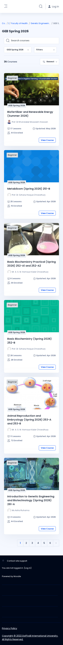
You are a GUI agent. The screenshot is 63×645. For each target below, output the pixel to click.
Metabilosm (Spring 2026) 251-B (28, 189)
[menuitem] (45, 50)
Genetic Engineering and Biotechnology (41, 23)
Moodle (17, 576)
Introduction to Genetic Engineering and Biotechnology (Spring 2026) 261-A (30, 500)
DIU (8, 23)
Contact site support (17, 560)
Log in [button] (55, 6)
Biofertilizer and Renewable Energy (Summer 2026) (30, 114)
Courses (4, 23)
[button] (41, 6)
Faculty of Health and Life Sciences (20, 23)
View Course (47, 140)
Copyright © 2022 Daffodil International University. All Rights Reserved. (30, 637)
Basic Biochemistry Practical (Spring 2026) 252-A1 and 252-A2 (31, 264)
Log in (28, 568)
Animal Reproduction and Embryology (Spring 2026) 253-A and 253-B (29, 419)
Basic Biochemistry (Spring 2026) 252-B (29, 341)
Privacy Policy (9, 628)
